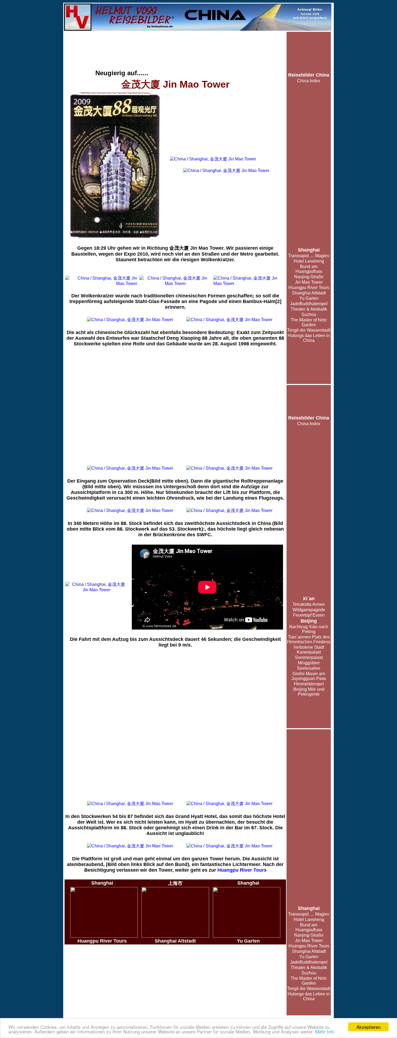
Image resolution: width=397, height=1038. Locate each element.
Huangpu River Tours (308, 287)
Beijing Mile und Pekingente (308, 691)
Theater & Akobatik (309, 309)
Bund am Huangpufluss (308, 269)
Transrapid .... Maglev (308, 255)
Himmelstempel (309, 684)
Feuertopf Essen (309, 615)
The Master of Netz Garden (309, 322)
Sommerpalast (309, 657)
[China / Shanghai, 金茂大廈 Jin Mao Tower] (115, 165)
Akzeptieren (368, 1026)
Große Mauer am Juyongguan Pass (308, 676)
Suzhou (308, 314)
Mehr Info (324, 1031)
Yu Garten (308, 298)
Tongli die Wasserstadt (308, 330)
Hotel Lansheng (309, 261)
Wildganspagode (308, 609)
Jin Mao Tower (309, 282)
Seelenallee (308, 668)
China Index (308, 80)
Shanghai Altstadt (309, 293)
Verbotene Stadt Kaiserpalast (308, 649)
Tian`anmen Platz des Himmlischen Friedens (308, 639)
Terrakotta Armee (308, 604)
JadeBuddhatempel (309, 303)
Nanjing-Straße (309, 276)
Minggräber (309, 663)
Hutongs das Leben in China (309, 338)
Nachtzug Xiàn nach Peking (308, 629)
